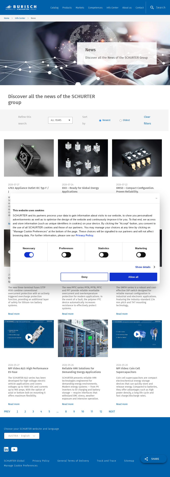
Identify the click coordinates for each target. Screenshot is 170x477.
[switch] (66, 254)
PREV (7, 411)
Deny (84, 277)
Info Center (20, 18)
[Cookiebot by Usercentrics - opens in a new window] (142, 198)
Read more (14, 313)
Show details (142, 266)
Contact (140, 7)
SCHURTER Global (14, 460)
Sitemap (129, 460)
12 (101, 411)
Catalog (54, 7)
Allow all (133, 277)
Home (6, 18)
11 (92, 411)
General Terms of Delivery (73, 460)
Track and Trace (106, 460)
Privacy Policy (84, 235)
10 (82, 411)
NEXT (112, 411)
